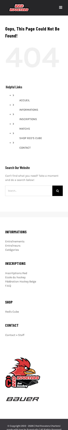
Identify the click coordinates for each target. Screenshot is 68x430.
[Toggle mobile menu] (61, 7)
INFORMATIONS (28, 109)
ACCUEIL (24, 100)
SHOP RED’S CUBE (30, 138)
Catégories (12, 249)
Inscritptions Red (16, 273)
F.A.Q (8, 285)
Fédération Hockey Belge (20, 281)
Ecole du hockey (15, 277)
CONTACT (25, 147)
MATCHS (24, 128)
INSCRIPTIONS (28, 119)
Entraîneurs (12, 245)
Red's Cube (12, 311)
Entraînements (14, 241)
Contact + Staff (14, 335)
